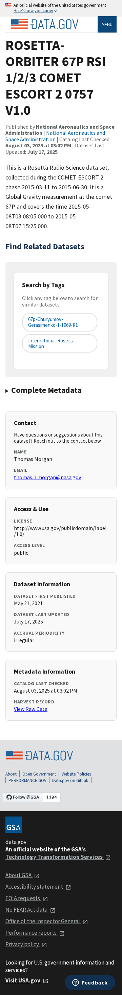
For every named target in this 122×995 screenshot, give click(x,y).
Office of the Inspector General (43, 921)
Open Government (39, 774)
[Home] (45, 24)
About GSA (19, 875)
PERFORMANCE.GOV (27, 780)
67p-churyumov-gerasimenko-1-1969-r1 (53, 322)
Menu (107, 24)
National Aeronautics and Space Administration (55, 135)
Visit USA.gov (23, 980)
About (11, 774)
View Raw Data (30, 708)
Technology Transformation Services (54, 857)
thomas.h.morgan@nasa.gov (47, 477)
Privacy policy (22, 944)
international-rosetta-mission (52, 343)
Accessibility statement (34, 886)
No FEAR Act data (26, 909)
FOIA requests (23, 898)
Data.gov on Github (70, 780)
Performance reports (31, 932)
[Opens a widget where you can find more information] (90, 983)
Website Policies (76, 774)
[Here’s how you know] (61, 8)
